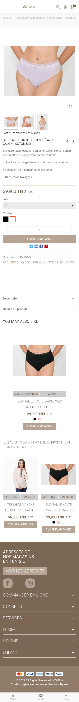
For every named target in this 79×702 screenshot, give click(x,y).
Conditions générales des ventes (29, 684)
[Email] (36, 246)
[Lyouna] (29, 6)
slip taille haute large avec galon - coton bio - (39, 404)
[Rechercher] (58, 6)
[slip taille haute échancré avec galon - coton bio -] (70, 106)
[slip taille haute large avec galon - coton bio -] (73, 141)
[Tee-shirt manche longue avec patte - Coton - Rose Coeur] (20, 474)
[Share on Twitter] (31, 246)
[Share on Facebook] (41, 246)
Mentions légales (58, 684)
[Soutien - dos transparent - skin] (67, 141)
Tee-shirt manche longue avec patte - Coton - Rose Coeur (20, 510)
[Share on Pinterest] (46, 246)
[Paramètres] (65, 6)
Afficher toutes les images (22, 133)
